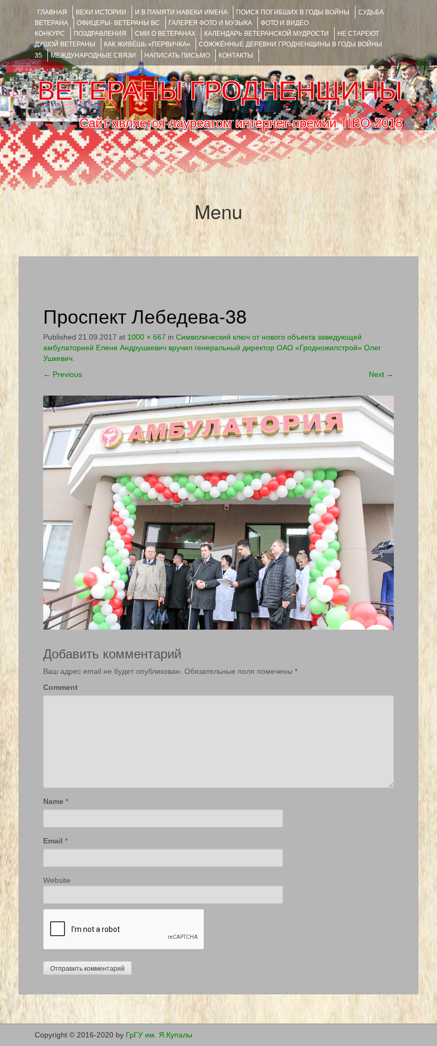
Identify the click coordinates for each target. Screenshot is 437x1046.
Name (53, 801)
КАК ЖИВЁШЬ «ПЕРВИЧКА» (147, 44)
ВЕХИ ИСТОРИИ (101, 12)
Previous (62, 374)
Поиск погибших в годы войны (293, 12)
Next (381, 374)
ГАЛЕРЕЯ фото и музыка (210, 23)
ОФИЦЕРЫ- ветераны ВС (118, 23)
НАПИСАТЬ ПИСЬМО (177, 55)
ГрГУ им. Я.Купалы (159, 1035)
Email (53, 840)
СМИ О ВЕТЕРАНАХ (165, 33)
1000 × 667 (146, 337)
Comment (60, 687)
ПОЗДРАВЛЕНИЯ (100, 33)
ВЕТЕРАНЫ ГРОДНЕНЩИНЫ (219, 90)
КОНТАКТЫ (235, 55)
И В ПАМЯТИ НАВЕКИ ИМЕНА (181, 12)
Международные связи (93, 55)
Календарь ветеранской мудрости (266, 33)
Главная (52, 12)
